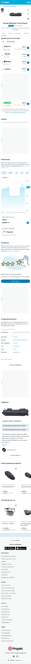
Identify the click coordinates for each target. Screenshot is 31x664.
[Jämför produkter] (28, 19)
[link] (10, 480)
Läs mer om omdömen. (13, 251)
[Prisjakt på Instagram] (17, 656)
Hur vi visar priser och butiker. (18, 112)
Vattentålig (16, 352)
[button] (28, 10)
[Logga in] (29, 2)
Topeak (15, 337)
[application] (15, 197)
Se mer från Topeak (6, 359)
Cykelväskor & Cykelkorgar (9, 6)
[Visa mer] (2, 47)
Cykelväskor (16, 346)
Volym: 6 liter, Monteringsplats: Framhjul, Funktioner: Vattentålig (15, 28)
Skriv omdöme (19, 25)
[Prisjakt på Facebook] (14, 656)
